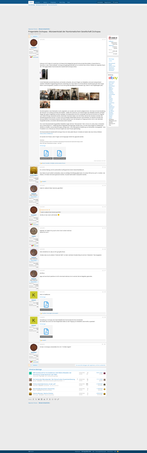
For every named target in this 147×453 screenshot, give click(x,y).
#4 (105, 206)
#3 (105, 185)
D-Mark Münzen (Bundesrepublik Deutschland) (52, 380)
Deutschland (112, 86)
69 (57, 385)
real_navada (35, 57)
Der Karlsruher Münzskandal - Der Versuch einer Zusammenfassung (54, 379)
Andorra (111, 84)
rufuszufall (35, 385)
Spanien (110, 115)
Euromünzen (46, 385)
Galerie (45, 2)
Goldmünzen (112, 82)
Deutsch (32, 451)
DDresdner (100, 385)
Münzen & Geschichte (47, 390)
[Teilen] (103, 39)
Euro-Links (111, 83)
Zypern (110, 118)
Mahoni (34, 390)
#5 (105, 228)
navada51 (32, 33)
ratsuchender (36, 376)
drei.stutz (36, 245)
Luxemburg (111, 102)
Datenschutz (112, 69)
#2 (105, 167)
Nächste (35, 36)
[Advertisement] (73, 17)
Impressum (111, 67)
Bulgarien (111, 88)
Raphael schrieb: (44, 210)
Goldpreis (111, 41)
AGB (93, 451)
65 (50, 385)
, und (50, 313)
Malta (110, 104)
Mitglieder (53, 2)
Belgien (110, 87)
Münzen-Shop (112, 66)
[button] (41, 2)
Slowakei (111, 112)
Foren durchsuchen (52, 5)
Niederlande (111, 107)
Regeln (110, 64)
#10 (105, 344)
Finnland (111, 91)
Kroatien (111, 98)
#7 (105, 270)
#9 (105, 317)
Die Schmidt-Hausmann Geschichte (44, 389)
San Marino (111, 111)
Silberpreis (111, 45)
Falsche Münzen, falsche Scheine (43, 393)
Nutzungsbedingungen (100, 451)
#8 (105, 292)
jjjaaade (34, 380)
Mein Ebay (62, 2)
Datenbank (111, 70)
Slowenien (111, 114)
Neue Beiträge (31, 5)
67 (54, 385)
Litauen (110, 101)
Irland (110, 95)
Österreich (111, 108)
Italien (110, 97)
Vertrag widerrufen (86, 451)
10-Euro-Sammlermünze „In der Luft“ (44, 384)
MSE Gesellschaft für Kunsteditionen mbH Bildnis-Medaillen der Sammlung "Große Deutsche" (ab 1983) (52, 373)
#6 (105, 249)
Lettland (111, 100)
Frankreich (111, 93)
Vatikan (110, 116)
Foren (31, 2)
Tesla (68, 2)
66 (52, 385)
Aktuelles (37, 2)
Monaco (111, 105)
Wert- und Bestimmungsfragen (51, 376)
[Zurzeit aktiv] (33, 173)
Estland (110, 90)
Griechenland (112, 94)
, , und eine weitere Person (53, 163)
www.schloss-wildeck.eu (46, 133)
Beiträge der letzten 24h (41, 5)
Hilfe (115, 451)
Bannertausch (112, 63)
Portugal (111, 109)
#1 (105, 39)
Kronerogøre (35, 395)
